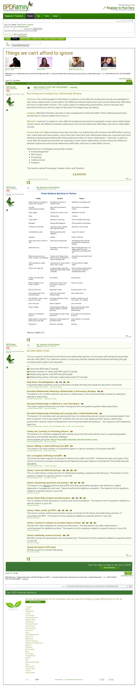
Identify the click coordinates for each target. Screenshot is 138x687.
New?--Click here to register (54, 39)
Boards (15, 39)
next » (129, 79)
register (30, 25)
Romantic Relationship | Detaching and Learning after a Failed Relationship (76, 73)
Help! (8, 39)
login (23, 25)
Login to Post (37, 39)
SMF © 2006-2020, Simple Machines (74, 679)
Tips (38, 16)
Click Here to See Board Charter (34, 398)
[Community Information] (7, 110)
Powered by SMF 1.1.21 (60, 679)
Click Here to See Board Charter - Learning (60, 426)
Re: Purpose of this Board (48, 187)
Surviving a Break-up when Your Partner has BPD (44, 69)
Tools (47, 16)
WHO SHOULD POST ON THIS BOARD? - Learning (55, 87)
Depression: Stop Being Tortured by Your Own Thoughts (13, 69)
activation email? (23, 27)
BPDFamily (10, 87)
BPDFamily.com (10, 73)
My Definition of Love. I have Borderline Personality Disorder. (76, 69)
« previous (123, 79)
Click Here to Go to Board (56, 387)
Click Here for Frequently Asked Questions (37, 387)
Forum (30, 16)
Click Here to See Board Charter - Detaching (37, 426)
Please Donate (25, 39)
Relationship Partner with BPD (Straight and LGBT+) (33, 73)
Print (129, 81)
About (55, 16)
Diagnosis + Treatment (14, 16)
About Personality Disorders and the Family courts (74, 439)
